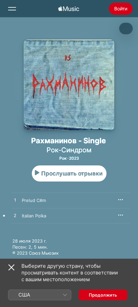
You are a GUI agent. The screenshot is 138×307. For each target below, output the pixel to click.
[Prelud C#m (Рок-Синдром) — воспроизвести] (15, 200)
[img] (68, 9)
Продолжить (103, 295)
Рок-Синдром (69, 150)
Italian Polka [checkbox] (34, 215)
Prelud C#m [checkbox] (34, 200)
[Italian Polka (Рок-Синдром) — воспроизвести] (15, 216)
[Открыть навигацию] (12, 8)
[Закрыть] (11, 267)
